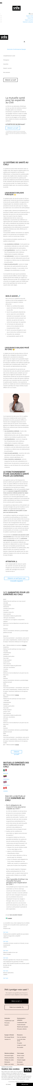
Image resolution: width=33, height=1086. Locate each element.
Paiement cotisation (28, 22)
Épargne (24, 49)
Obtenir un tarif (10, 80)
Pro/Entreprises (17, 49)
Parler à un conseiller (15, 1007)
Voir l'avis (5, 932)
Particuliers (10, 49)
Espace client (29, 16)
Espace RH (30, 18)
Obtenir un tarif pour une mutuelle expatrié (16, 578)
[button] (17, 807)
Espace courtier (29, 20)
